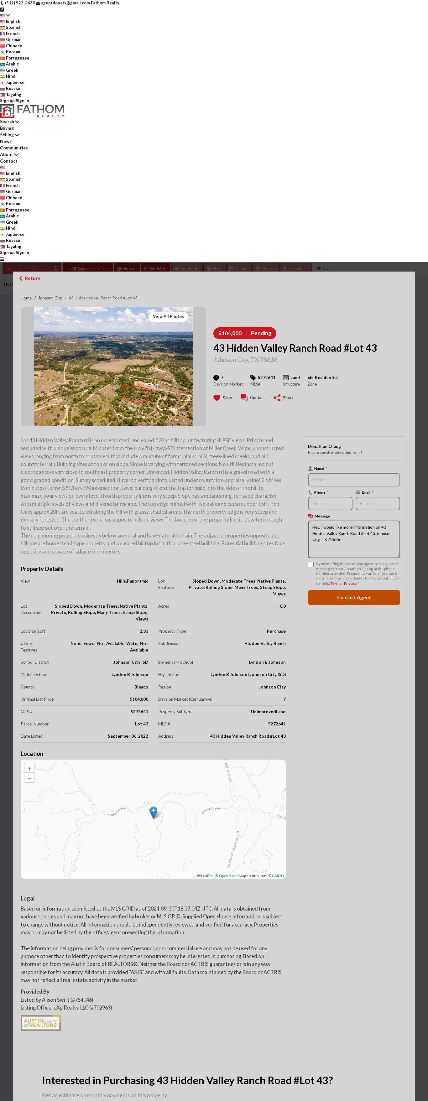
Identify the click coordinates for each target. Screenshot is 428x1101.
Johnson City (50, 297)
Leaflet (207, 875)
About (6, 154)
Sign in (22, 100)
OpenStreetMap (232, 875)
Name (320, 468)
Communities (14, 147)
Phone (321, 492)
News (6, 141)
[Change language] (5, 15)
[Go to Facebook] (2, 9)
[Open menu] (2, 259)
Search (7, 121)
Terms (336, 583)
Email (367, 492)
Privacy (350, 583)
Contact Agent (354, 597)
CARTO (278, 875)
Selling (7, 134)
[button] (153, 812)
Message (322, 516)
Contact (9, 161)
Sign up (7, 100)
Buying (7, 128)
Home (26, 297)
